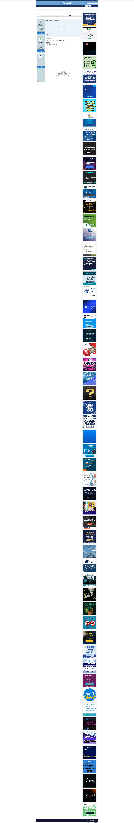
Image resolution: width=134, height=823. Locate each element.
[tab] (38, 14)
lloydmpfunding (40, 42)
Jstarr (53, 69)
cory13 (40, 24)
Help (87, 820)
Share (41, 66)
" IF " (63, 77)
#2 (80, 38)
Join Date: (40, 28)
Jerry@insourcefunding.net (60, 75)
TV (61, 6)
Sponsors (76, 6)
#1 (80, 20)
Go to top (95, 820)
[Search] (97, 3)
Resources (57, 6)
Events (70, 6)
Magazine (65, 6)
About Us (81, 6)
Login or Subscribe (94, 0)
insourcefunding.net (67, 75)
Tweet (41, 33)
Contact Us (91, 820)
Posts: (40, 30)
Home (52, 6)
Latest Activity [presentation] (43, 13)
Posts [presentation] (38, 13)
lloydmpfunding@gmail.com (51, 44)
